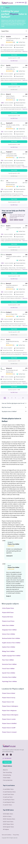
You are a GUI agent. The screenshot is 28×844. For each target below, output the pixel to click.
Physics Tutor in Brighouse (9, 710)
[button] (1, 398)
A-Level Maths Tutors (8, 789)
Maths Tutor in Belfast (8, 625)
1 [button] (4, 398)
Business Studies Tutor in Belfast (11, 638)
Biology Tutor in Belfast (8, 651)
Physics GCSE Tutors (7, 612)
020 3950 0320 (20, 2)
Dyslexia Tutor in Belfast (8, 647)
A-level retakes (6, 777)
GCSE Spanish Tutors (8, 827)
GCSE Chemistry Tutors (9, 819)
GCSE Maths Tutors (8, 814)
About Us (5, 770)
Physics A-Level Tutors (8, 621)
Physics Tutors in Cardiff (8, 727)
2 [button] (8, 398)
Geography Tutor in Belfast (9, 629)
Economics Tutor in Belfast (9, 664)
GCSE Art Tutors (7, 816)
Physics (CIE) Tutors (7, 616)
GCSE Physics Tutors (8, 824)
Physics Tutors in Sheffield (9, 723)
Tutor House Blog (7, 772)
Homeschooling (7, 775)
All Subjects (6, 829)
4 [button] (15, 398)
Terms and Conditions (6, 834)
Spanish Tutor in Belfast (8, 673)
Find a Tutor (7, 762)
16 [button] (23, 398)
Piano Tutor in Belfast (8, 660)
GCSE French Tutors (8, 821)
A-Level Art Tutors (7, 805)
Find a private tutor (7, 780)
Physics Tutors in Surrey (8, 697)
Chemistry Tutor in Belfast (9, 677)
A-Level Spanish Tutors (9, 802)
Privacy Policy (16, 834)
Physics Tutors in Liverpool (9, 732)
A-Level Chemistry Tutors (9, 792)
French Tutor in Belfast (8, 668)
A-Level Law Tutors (7, 797)
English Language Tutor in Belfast (11, 655)
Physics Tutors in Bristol (8, 693)
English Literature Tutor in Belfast (11, 642)
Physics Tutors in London (9, 719)
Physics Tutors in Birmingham (10, 714)
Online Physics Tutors (8, 608)
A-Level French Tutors (8, 794)
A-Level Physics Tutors (8, 799)
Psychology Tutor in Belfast (9, 681)
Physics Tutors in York (8, 702)
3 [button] (11, 398)
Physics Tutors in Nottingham (10, 706)
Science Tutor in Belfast (8, 634)
